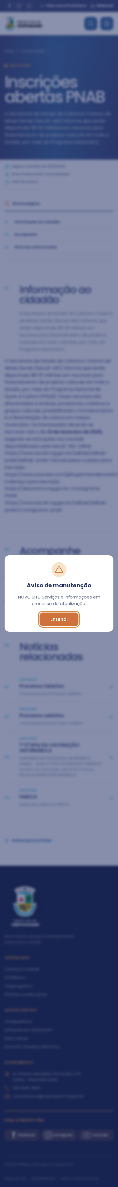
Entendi (59, 619)
